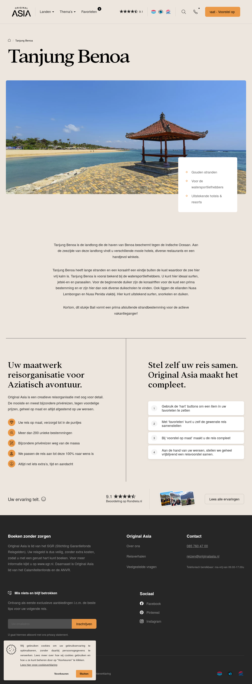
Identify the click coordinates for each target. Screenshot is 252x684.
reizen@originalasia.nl (203, 556)
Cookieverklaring (101, 673)
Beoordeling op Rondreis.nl (124, 501)
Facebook (153, 603)
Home (9, 40)
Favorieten (90, 10)
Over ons (133, 545)
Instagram (153, 621)
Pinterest (153, 612)
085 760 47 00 (197, 545)
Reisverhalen (136, 556)
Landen (45, 11)
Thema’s (66, 11)
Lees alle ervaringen (224, 499)
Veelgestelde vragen (142, 566)
